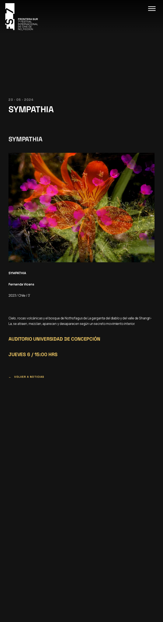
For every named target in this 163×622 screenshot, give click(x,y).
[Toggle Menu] (152, 8)
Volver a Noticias (29, 377)
